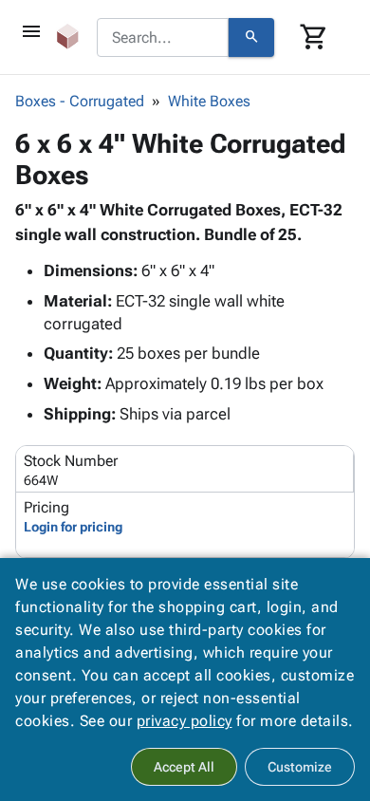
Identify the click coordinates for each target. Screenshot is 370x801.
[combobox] (163, 38)
